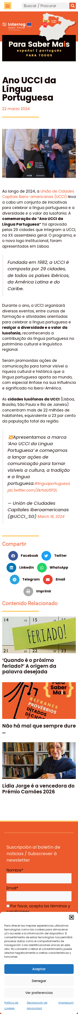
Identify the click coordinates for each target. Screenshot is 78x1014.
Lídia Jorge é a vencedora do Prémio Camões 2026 (38, 789)
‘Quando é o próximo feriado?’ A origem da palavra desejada (29, 666)
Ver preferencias (39, 992)
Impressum (66, 1003)
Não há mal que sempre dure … (39, 729)
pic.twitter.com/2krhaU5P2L (32, 490)
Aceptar (39, 969)
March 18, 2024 (51, 516)
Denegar (39, 981)
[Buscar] (72, 6)
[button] (71, 917)
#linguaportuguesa (52, 483)
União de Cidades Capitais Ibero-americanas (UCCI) (38, 194)
